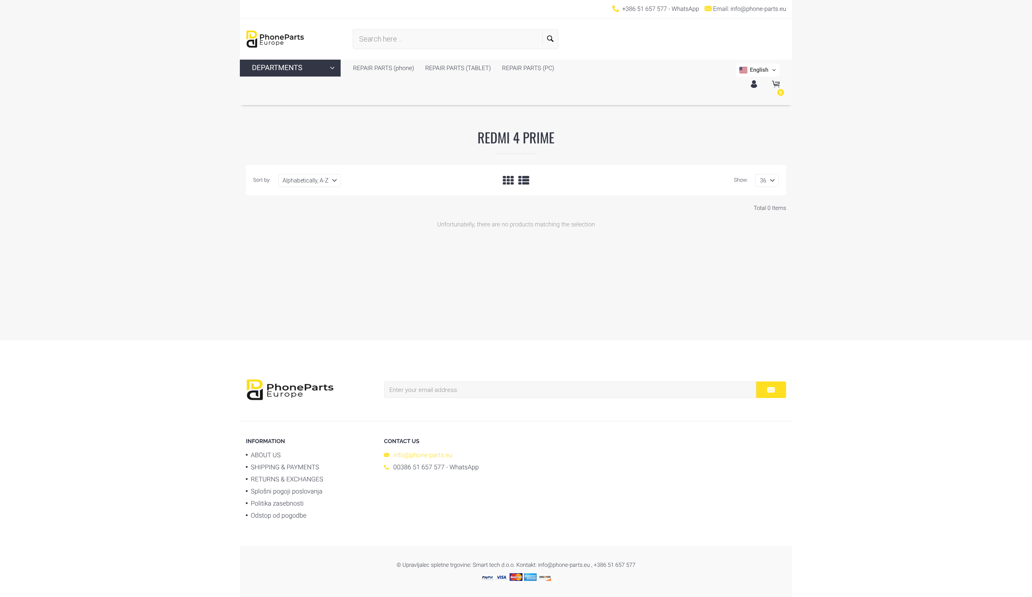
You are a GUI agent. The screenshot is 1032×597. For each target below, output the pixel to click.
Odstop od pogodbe (278, 515)
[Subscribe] (771, 389)
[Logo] (275, 39)
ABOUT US (266, 455)
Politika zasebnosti (277, 503)
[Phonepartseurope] (290, 389)
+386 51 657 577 (644, 8)
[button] (758, 70)
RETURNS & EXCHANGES (287, 479)
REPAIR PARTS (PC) (527, 68)
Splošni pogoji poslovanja (286, 491)
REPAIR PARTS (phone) (383, 68)
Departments (277, 68)
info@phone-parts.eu (758, 8)
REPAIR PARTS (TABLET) (457, 68)
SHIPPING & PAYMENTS (285, 467)
